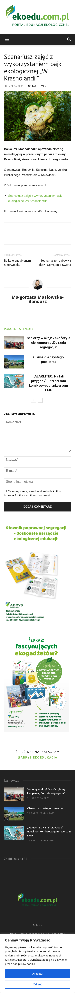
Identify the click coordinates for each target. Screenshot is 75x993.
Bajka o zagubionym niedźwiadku (17, 263)
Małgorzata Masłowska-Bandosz (38, 299)
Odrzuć (37, 984)
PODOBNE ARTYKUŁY (18, 329)
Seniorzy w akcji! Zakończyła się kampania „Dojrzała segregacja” (48, 342)
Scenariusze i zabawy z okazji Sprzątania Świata (54, 263)
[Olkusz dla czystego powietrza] (14, 362)
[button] (69, 39)
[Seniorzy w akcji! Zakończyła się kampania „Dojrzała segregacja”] (14, 343)
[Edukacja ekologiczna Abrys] (37, 17)
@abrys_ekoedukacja (37, 757)
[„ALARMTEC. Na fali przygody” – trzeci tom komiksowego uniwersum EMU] (14, 381)
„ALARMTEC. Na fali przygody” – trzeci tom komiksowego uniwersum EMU (49, 831)
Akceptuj (37, 973)
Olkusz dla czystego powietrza (45, 808)
